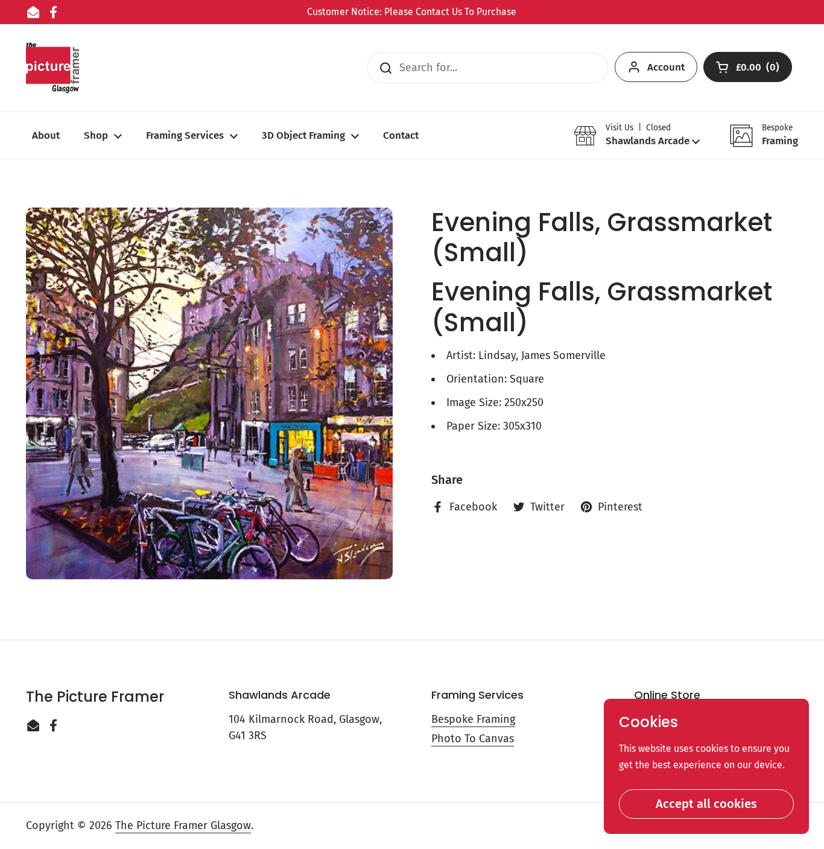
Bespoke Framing (473, 719)
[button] (637, 135)
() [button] (758, 69)
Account (666, 67)
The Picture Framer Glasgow (183, 825)
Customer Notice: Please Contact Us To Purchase (411, 12)
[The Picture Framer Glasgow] (52, 68)
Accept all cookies (706, 804)
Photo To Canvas (472, 738)
